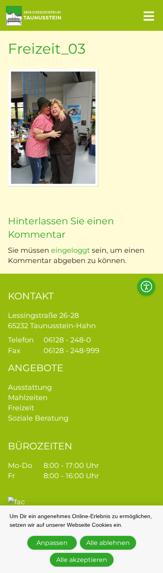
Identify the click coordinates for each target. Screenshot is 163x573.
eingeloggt (70, 250)
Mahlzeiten (27, 397)
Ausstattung (30, 387)
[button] (146, 286)
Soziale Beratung (38, 418)
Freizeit (21, 408)
